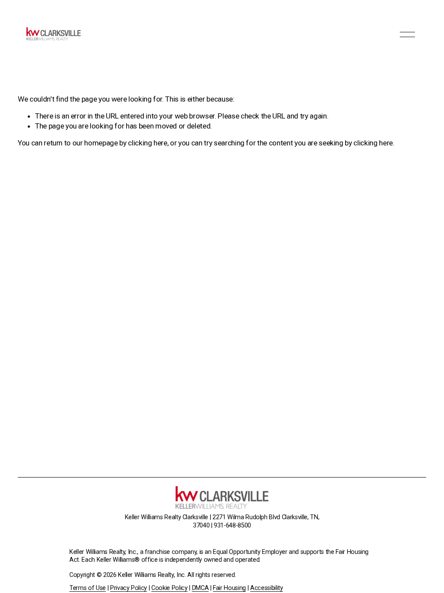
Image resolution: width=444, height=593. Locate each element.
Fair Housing (229, 588)
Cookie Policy (169, 588)
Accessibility (266, 588)
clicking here (147, 142)
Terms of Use (87, 588)
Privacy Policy (128, 588)
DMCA (200, 588)
